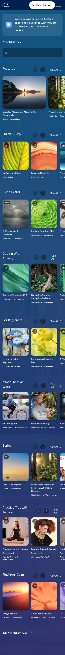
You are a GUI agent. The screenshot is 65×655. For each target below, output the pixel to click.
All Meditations (15, 633)
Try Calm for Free (42, 4)
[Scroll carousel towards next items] (42, 69)
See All (54, 69)
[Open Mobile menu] (58, 5)
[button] (32, 24)
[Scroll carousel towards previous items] (35, 69)
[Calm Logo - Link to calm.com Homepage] (7, 5)
